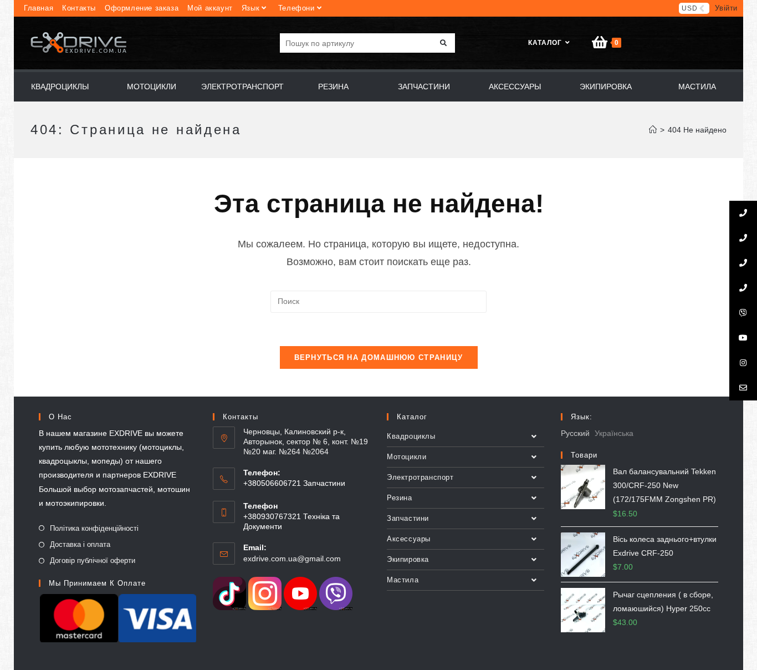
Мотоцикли (406, 457)
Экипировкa (408, 559)
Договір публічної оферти (92, 560)
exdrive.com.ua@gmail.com (292, 558)
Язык (250, 8)
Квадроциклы (411, 436)
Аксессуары (409, 539)
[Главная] (653, 129)
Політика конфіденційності (94, 528)
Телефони (296, 8)
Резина (399, 498)
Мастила (402, 580)
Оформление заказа (141, 8)
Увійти (726, 8)
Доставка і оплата (80, 544)
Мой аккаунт (210, 8)
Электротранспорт (420, 477)
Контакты (79, 8)
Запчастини (408, 518)
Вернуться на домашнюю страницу (378, 357)
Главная (38, 8)
